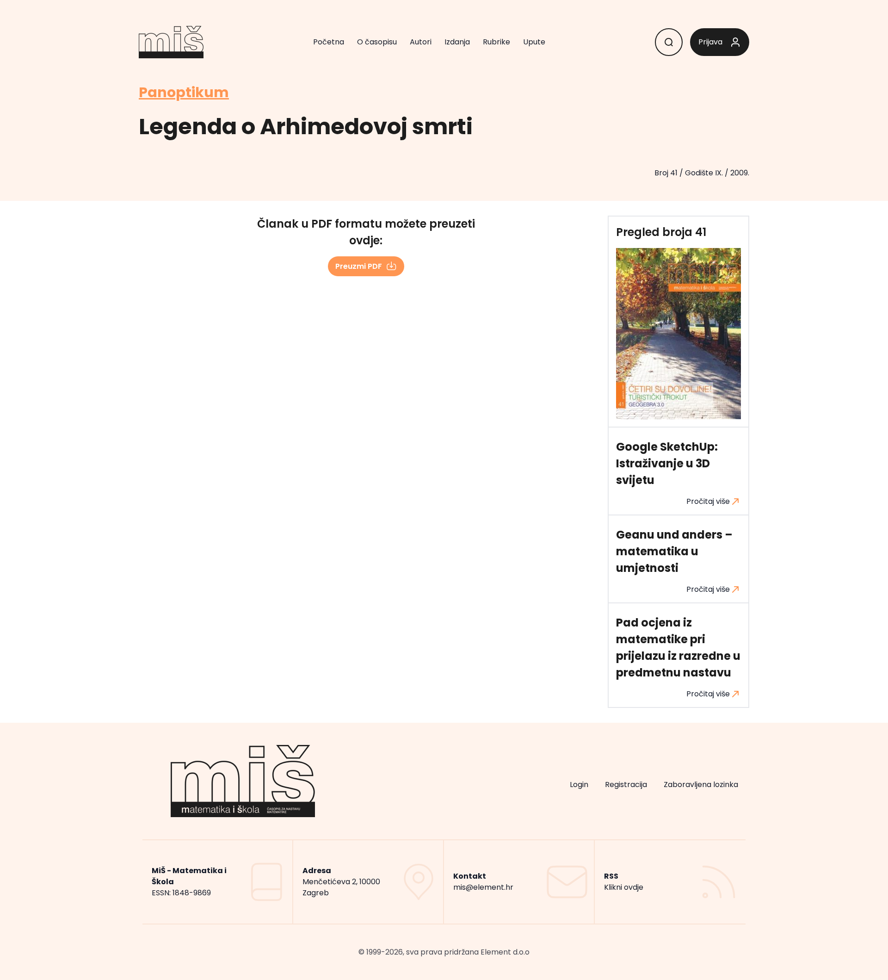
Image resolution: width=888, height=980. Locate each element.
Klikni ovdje (623, 887)
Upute (534, 42)
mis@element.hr (483, 887)
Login (579, 784)
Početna (328, 42)
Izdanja (457, 42)
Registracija (626, 784)
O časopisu (377, 42)
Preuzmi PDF (358, 266)
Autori (421, 42)
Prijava (710, 42)
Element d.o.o (505, 952)
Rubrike (496, 42)
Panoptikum (184, 92)
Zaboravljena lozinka (701, 784)
